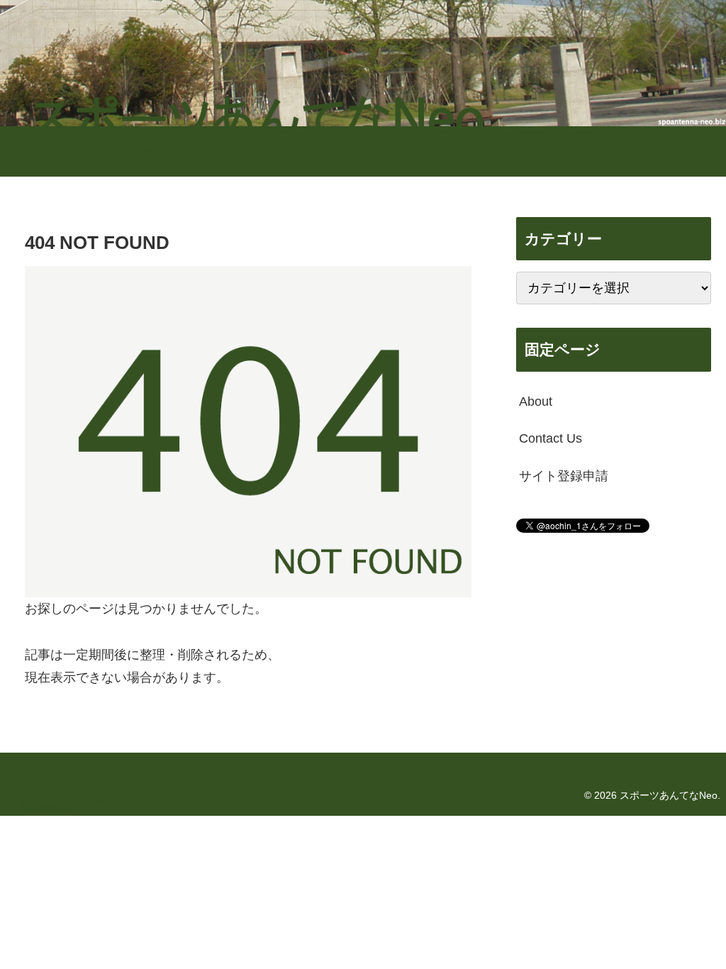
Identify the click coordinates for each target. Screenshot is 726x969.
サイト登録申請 (563, 476)
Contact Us (550, 438)
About (535, 401)
